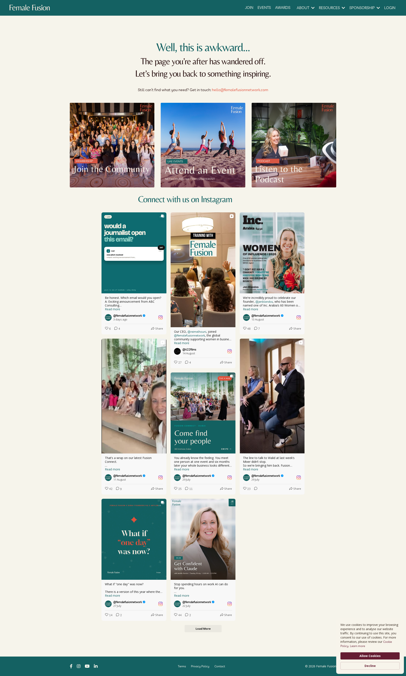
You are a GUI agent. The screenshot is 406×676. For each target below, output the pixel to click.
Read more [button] (112, 309)
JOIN (249, 7)
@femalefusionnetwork (189, 335)
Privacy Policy (200, 666)
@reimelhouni (197, 332)
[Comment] (254, 489)
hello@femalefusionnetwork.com (240, 89)
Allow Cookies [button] (370, 656)
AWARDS (282, 7)
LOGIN (389, 7)
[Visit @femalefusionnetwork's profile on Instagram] (109, 317)
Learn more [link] (357, 646)
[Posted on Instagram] (160, 317)
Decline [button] (370, 666)
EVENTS (264, 7)
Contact (219, 666)
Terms (182, 666)
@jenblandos (264, 302)
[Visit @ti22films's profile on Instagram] (178, 351)
